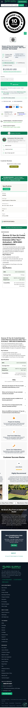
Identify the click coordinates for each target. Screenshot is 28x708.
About (3, 703)
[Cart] (26, 5)
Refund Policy (19, 705)
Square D (3, 636)
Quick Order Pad (5, 659)
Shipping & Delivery (6, 668)
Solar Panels (4, 587)
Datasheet (7, 189)
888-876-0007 (22, 113)
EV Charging (4, 601)
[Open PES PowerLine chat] (25, 705)
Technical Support (5, 677)
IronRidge (4, 632)
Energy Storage (5, 592)
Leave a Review (5, 649)
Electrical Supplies (5, 604)
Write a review (14, 166)
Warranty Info (4, 675)
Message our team (7, 690)
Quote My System (22, 1)
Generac (3, 630)
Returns (3, 670)
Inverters (3, 590)
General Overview (5, 231)
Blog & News (4, 663)
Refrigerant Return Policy (7, 673)
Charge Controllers (5, 597)
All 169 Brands (4, 641)
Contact (6, 703)
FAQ (2, 666)
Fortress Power (5, 634)
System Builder (5, 661)
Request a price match (15, 180)
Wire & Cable (4, 606)
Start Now (14, 545)
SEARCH (21, 5)
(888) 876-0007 (8, 145)
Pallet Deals (4, 614)
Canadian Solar (5, 639)
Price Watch (4, 647)
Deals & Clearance (5, 612)
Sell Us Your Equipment (6, 656)
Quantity (3, 76)
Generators (4, 599)
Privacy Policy (18, 703)
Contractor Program (6, 652)
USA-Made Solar (5, 616)
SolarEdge (4, 625)
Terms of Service (5, 705)
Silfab (3, 623)
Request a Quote (5, 654)
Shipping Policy (12, 705)
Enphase (3, 627)
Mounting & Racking (6, 594)
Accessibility (11, 703)
